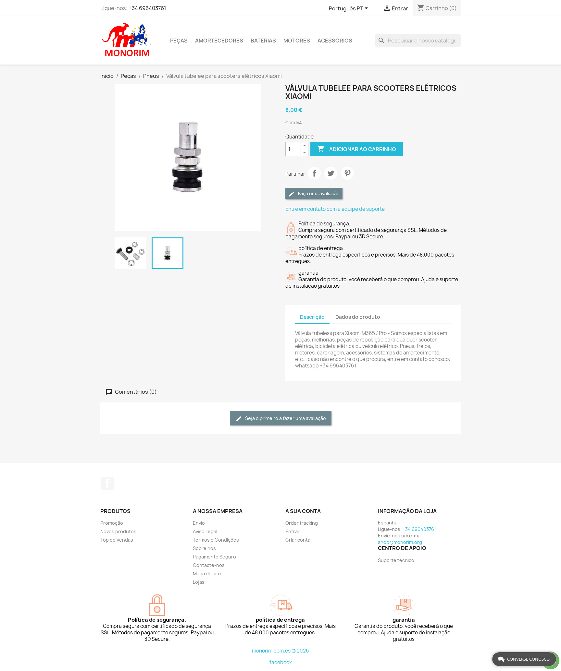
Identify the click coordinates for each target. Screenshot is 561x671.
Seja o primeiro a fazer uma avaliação (285, 418)
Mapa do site (207, 573)
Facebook (107, 483)
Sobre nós (204, 548)
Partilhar (314, 173)
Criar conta (297, 540)
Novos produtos (118, 531)
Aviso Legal (205, 531)
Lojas (199, 582)
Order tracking (301, 523)
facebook (280, 662)
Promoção (111, 523)
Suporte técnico (396, 560)
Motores (296, 40)
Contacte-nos (209, 565)
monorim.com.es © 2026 (280, 650)
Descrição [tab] (312, 317)
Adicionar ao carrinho (356, 149)
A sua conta (303, 511)
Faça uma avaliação (318, 193)
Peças (179, 40)
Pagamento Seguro (214, 557)
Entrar (292, 531)
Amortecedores (219, 40)
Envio (199, 523)
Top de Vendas (116, 540)
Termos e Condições (216, 540)
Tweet (330, 173)
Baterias (263, 40)
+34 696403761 (147, 8)
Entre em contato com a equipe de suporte (335, 209)
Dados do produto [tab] (357, 317)
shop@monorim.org (400, 542)
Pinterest (347, 173)
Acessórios (335, 40)
